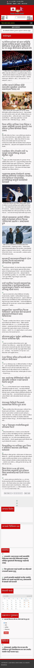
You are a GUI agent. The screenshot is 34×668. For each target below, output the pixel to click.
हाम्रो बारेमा (9, 3)
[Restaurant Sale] (17, 502)
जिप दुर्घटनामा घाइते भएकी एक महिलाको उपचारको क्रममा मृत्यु (16, 570)
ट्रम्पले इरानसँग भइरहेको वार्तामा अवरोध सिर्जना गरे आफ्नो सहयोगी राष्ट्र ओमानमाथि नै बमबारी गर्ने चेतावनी (16, 579)
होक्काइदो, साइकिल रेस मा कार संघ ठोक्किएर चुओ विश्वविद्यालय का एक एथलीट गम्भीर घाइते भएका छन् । (16, 649)
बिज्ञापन (14, 3)
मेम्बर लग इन (24, 3)
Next (26, 493)
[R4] (17, 505)
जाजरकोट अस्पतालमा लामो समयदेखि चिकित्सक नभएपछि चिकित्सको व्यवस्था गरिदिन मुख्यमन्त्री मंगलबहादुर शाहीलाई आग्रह (15, 559)
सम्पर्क (19, 3)
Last (29, 493)
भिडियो (5, 641)
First (5, 493)
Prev (8, 493)
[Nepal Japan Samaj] (17, 10)
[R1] (17, 500)
